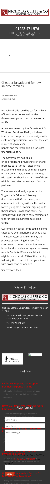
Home (5, 55)
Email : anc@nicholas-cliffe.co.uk (22, 327)
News (14, 55)
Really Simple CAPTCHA (24, 459)
